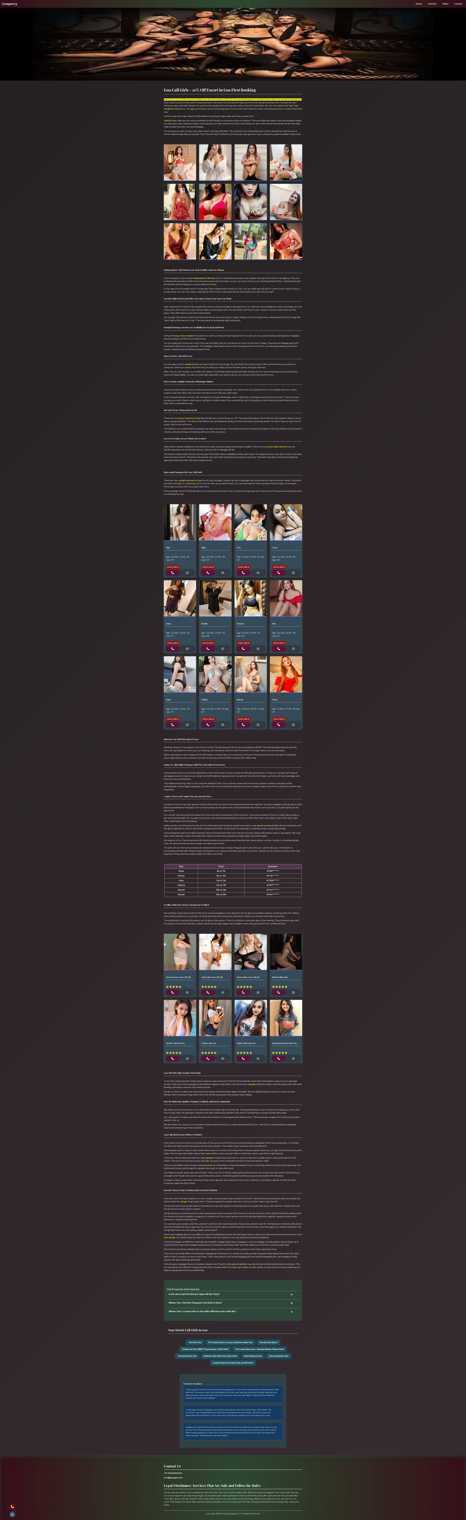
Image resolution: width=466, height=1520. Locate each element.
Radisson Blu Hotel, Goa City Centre (220, 1356)
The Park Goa (195, 1342)
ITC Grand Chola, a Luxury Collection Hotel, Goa (230, 1342)
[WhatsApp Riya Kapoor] (258, 572)
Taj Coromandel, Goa (278, 1356)
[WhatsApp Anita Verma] (222, 572)
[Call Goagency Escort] (12, 1507)
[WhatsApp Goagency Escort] (12, 1515)
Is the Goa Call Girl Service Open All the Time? (194, 1294)
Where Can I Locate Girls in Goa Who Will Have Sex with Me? (202, 1311)
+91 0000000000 (173, 1473)
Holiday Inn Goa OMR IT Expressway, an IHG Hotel (205, 1349)
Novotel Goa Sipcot (268, 1342)
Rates (445, 4)
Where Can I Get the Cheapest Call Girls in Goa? (195, 1302)
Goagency (9, 4)
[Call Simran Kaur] (278, 572)
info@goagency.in (173, 1478)
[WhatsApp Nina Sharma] (187, 572)
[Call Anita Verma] (207, 572)
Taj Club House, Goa (187, 1356)
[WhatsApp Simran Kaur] (293, 572)
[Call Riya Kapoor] (243, 572)
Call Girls (432, 4)
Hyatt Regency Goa (253, 1356)
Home (419, 4)
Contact (458, 4)
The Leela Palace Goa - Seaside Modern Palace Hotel (259, 1349)
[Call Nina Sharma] (172, 572)
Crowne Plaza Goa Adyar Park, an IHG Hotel (233, 1363)
